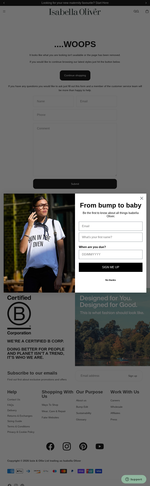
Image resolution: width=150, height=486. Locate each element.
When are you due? (92, 247)
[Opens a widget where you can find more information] (133, 479)
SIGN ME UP (110, 267)
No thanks (110, 280)
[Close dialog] (141, 198)
